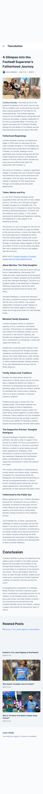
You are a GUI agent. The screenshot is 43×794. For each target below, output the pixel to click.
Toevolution (15, 46)
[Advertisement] (21, 21)
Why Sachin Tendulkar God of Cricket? (18, 684)
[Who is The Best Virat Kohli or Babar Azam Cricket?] (21, 701)
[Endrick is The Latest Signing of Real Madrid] (21, 638)
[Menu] (4, 46)
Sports (31, 72)
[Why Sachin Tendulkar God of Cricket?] (21, 670)
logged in (16, 736)
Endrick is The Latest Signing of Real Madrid (20, 652)
